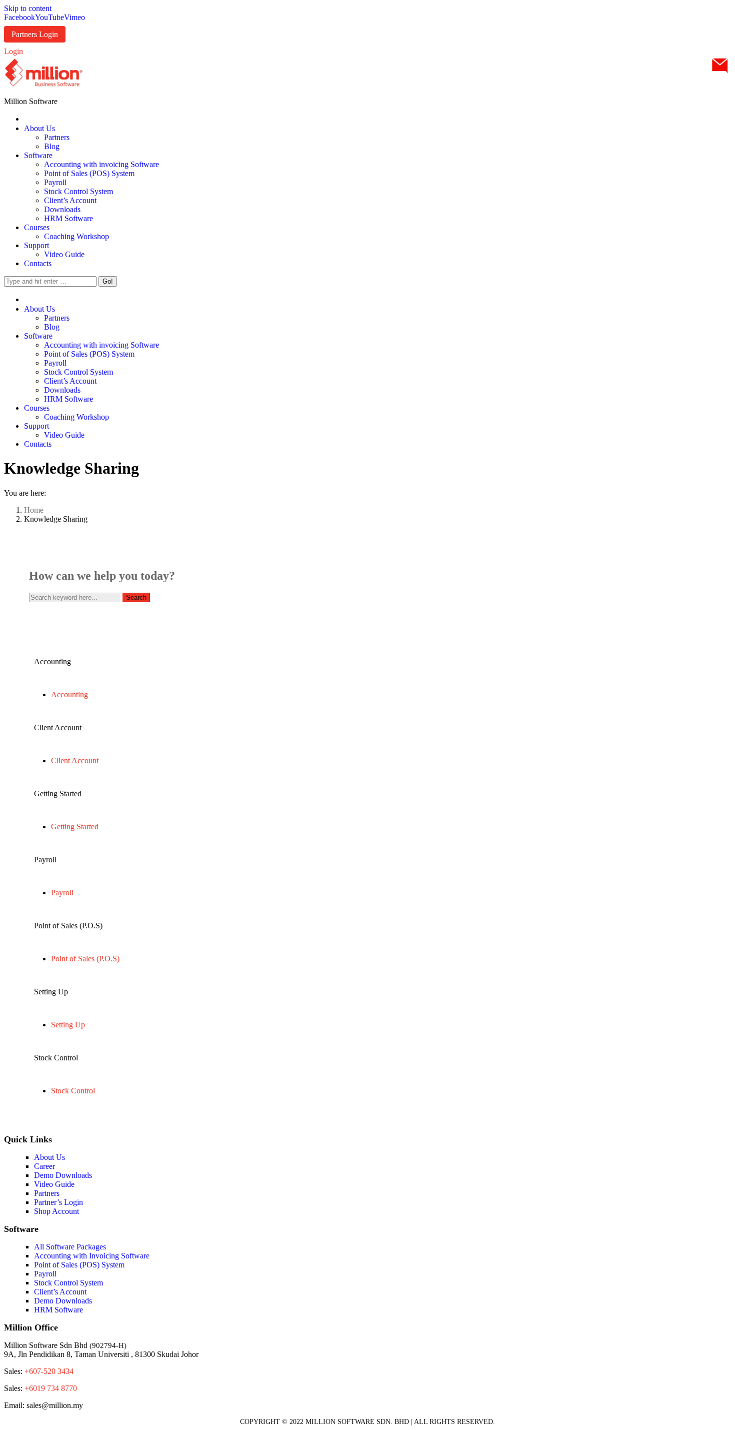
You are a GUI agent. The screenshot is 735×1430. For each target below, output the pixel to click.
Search (136, 597)
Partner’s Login (58, 1202)
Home (34, 510)
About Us (49, 1157)
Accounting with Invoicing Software (92, 1255)
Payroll (45, 1273)
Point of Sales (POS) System (79, 1264)
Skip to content (28, 8)
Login (13, 51)
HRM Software (58, 1309)
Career (44, 1166)
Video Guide (54, 1184)
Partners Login (35, 34)
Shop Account (56, 1211)
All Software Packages (70, 1246)
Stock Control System (68, 1282)
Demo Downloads (63, 1175)
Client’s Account (60, 1291)
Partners (47, 1193)
